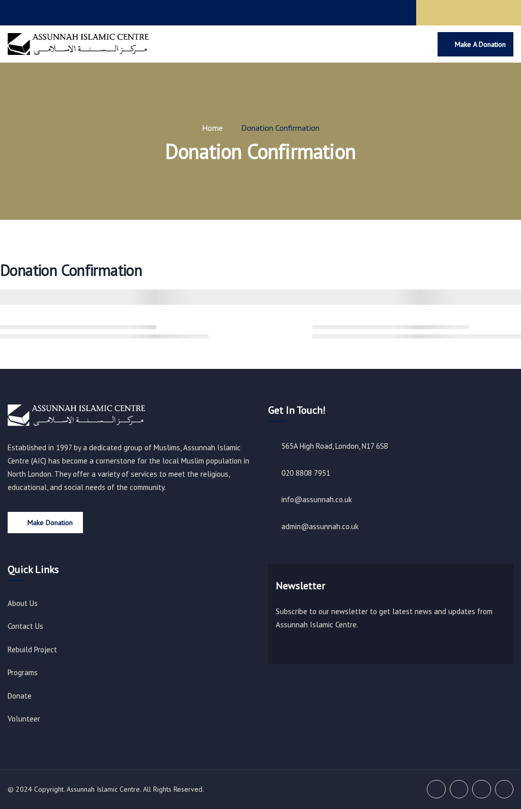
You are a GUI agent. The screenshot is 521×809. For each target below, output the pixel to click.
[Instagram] (484, 12)
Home (212, 128)
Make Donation (50, 522)
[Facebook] (445, 12)
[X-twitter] (465, 12)
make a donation (480, 44)
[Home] (78, 44)
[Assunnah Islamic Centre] (76, 415)
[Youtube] (504, 12)
